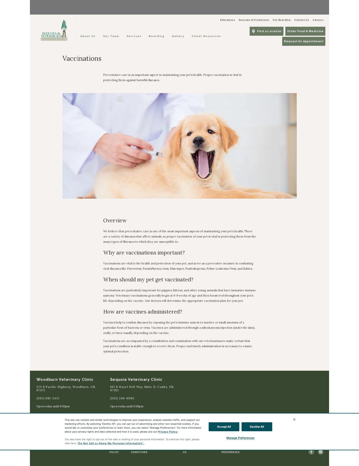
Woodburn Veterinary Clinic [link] (64, 379)
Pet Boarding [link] (282, 20)
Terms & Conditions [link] (139, 450)
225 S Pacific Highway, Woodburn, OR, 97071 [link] (66, 388)
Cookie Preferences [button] (230, 450)
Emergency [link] (227, 20)
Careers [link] (318, 20)
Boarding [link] (156, 36)
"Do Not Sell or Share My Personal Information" (110, 443)
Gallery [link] (178, 36)
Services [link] (134, 36)
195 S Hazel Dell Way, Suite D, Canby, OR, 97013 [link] (142, 388)
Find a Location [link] (269, 31)
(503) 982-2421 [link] (47, 398)
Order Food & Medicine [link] (305, 31)
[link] (54, 30)
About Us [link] (88, 36)
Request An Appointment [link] (303, 41)
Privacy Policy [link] (114, 450)
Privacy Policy (168, 431)
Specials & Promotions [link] (254, 20)
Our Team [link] (111, 36)
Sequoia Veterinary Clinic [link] (136, 379)
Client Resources (206, 36)
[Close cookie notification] (294, 419)
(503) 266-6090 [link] (122, 398)
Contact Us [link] (301, 20)
